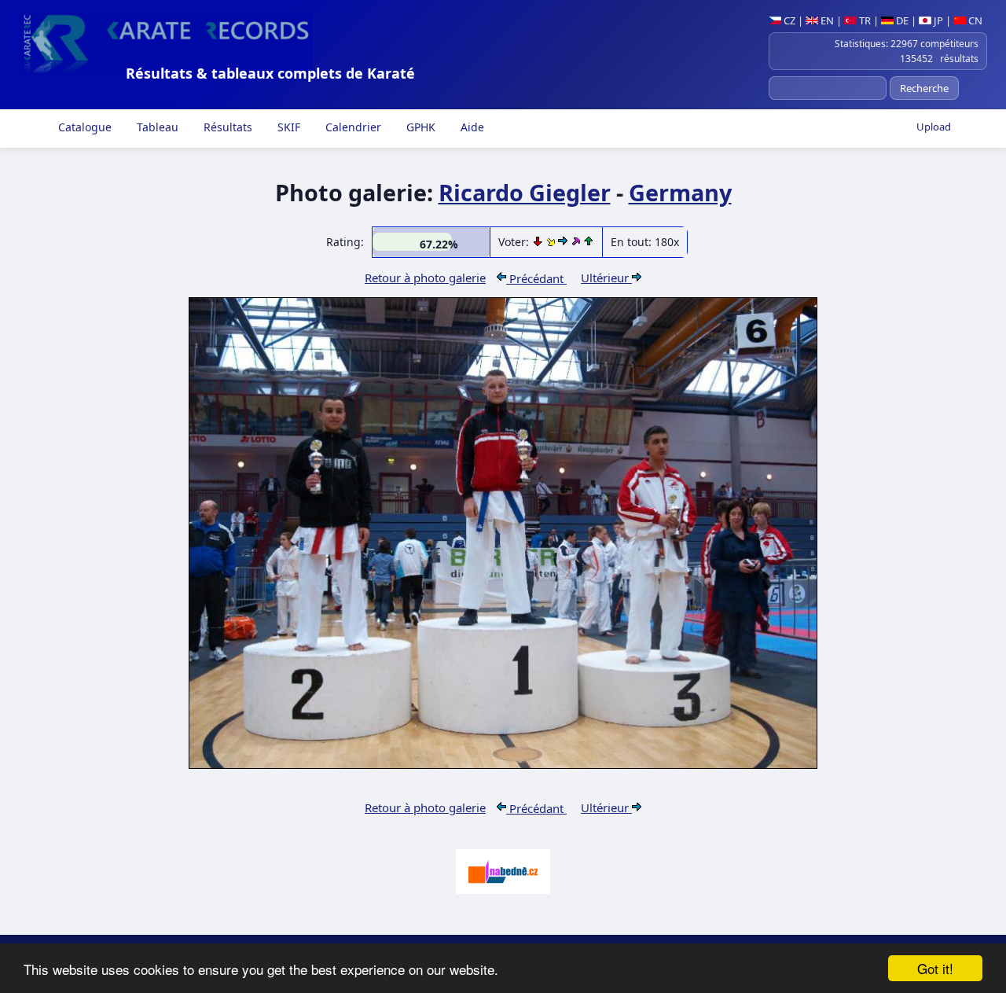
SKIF (287, 127)
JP (937, 20)
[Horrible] (539, 241)
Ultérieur (606, 277)
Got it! (935, 968)
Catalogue (83, 127)
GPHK (419, 127)
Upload (933, 127)
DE (901, 20)
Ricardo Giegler (525, 192)
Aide (470, 127)
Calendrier (351, 127)
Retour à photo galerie (425, 277)
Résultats (226, 127)
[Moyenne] (552, 241)
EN (826, 20)
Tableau (156, 127)
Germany (680, 192)
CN (974, 20)
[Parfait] (577, 241)
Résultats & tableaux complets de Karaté (270, 73)
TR (864, 20)
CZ (788, 20)
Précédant (536, 278)
